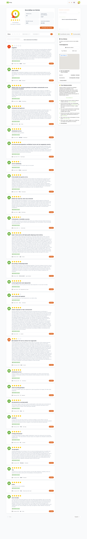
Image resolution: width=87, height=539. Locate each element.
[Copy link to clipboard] (69, 2)
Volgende (76, 516)
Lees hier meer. (67, 118)
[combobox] (26, 34)
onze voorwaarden (72, 101)
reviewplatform (74, 104)
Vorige (10, 516)
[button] (69, 123)
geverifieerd (64, 115)
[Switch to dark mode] (72, 2)
